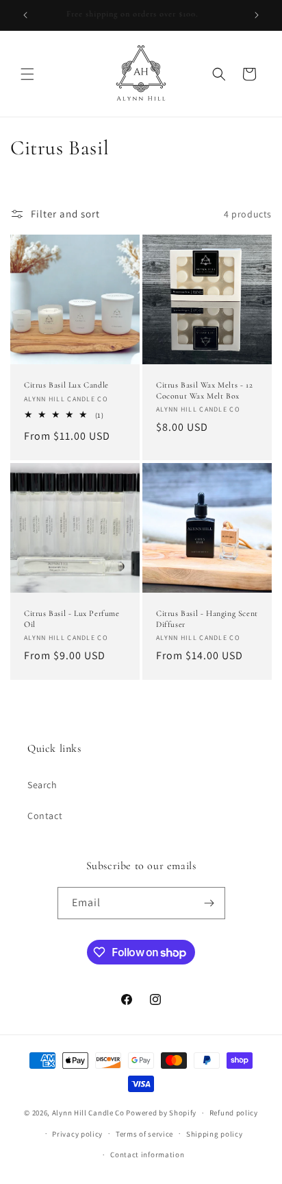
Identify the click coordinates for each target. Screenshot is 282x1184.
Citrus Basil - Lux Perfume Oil (72, 618)
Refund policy (233, 1112)
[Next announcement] (257, 15)
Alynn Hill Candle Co (88, 1112)
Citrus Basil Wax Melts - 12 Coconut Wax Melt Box (204, 390)
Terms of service (144, 1134)
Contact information (147, 1154)
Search (42, 785)
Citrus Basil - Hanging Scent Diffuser (207, 618)
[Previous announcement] (25, 15)
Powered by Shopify (161, 1112)
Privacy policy (77, 1134)
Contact (44, 815)
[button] (27, 74)
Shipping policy (214, 1134)
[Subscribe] (209, 903)
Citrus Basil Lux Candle (66, 385)
